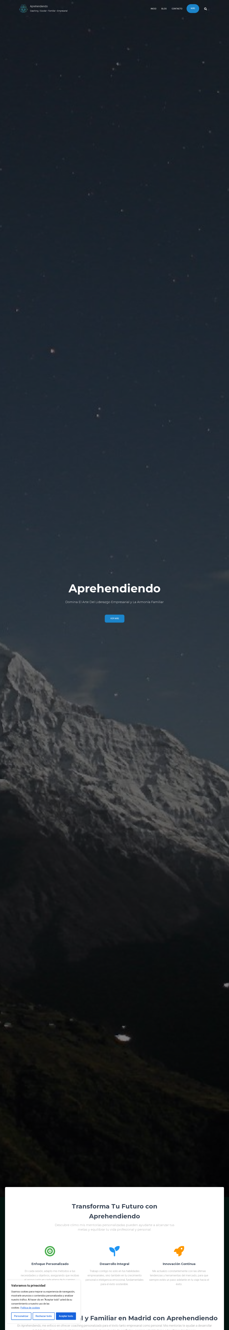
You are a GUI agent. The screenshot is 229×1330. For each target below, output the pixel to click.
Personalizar (21, 1316)
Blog (164, 9)
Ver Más (114, 618)
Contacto (177, 9)
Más (193, 8)
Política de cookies (30, 1307)
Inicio (153, 9)
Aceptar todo (66, 1316)
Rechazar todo (44, 1316)
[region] (43, 1301)
